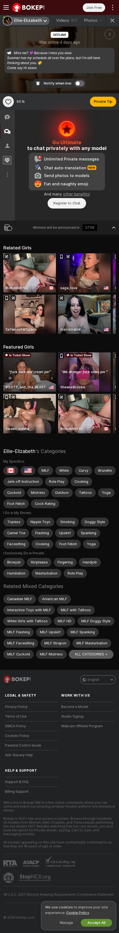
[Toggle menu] (6, 7)
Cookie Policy (77, 913)
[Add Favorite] (8, 101)
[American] (27, 470)
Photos (95, 20)
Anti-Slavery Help (19, 755)
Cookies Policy (17, 736)
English (93, 680)
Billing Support (17, 792)
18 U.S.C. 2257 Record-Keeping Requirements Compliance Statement (58, 895)
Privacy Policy (16, 707)
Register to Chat (66, 203)
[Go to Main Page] (36, 7)
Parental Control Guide (23, 745)
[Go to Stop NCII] (35, 877)
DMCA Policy (15, 726)
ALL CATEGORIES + (91, 654)
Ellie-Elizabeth (19, 451)
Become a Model (74, 707)
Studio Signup (72, 716)
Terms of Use (16, 716)
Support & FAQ (17, 782)
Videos (66, 20)
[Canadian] (10, 470)
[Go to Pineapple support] (9, 878)
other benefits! (76, 194)
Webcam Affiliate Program (82, 726)
